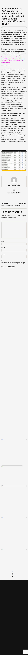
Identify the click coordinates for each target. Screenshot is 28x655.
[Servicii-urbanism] (12, 466)
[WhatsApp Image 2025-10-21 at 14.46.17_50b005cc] (14, 439)
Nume (3, 241)
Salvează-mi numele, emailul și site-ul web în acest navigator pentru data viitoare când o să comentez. (13, 263)
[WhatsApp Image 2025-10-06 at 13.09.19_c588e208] (14, 517)
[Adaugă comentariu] (14, 189)
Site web (3, 254)
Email (3, 247)
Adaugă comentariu (14, 192)
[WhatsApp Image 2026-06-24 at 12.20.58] (14, 549)
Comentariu (4, 221)
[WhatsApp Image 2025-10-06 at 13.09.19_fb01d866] (14, 486)
